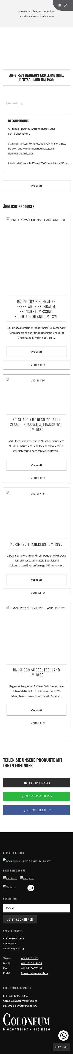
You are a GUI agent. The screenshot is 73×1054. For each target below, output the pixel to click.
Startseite (22, 11)
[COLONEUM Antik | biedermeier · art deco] (26, 1022)
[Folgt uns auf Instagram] (27, 878)
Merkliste (61, 1047)
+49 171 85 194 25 (31, 963)
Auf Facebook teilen (39, 810)
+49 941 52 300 (29, 958)
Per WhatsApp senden (38, 796)
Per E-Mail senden (38, 782)
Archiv (32, 11)
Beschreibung (14, 103)
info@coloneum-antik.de (34, 973)
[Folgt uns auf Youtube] (9, 887)
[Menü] (63, 5)
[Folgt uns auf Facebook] (10, 878)
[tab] (13, 103)
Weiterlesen (38, 364)
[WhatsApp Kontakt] (63, 1035)
